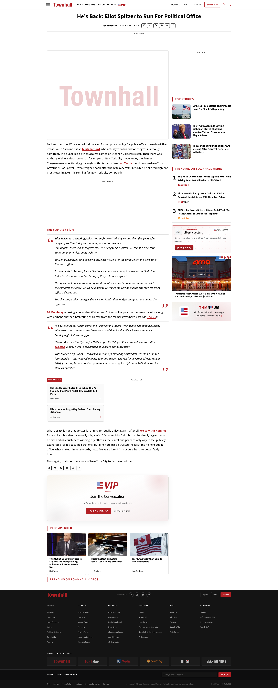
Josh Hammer (113, 637)
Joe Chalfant (95, 571)
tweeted (60, 347)
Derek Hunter (113, 617)
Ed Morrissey (55, 312)
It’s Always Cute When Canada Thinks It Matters (147, 560)
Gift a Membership (207, 617)
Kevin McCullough (115, 622)
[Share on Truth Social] (149, 25)
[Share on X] (143, 25)
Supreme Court (83, 642)
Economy (81, 627)
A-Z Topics (83, 606)
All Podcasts (143, 637)
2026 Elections (83, 612)
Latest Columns (53, 622)
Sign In (205, 594)
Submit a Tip (175, 627)
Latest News (51, 617)
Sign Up (225, 674)
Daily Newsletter (206, 622)
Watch (49, 627)
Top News (50, 612)
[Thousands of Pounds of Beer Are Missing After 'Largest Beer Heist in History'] (181, 151)
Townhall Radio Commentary (150, 632)
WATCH (101, 4)
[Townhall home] (57, 595)
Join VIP (226, 594)
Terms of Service (53, 684)
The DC (151, 317)
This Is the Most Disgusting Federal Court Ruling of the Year (106, 560)
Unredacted (143, 622)
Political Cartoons (54, 632)
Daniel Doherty (110, 25)
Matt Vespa (53, 571)
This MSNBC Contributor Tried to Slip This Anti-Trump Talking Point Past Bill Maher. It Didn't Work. (65, 563)
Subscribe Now (122, 511)
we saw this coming (153, 430)
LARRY (141, 612)
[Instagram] (137, 594)
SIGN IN (197, 4)
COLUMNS (90, 4)
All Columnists (113, 642)
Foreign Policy (83, 632)
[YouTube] (148, 594)
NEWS (80, 4)
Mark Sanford (91, 149)
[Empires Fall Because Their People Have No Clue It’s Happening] (181, 111)
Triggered (143, 617)
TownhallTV (51, 637)
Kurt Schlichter (138, 571)
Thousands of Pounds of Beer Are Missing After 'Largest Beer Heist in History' (211, 149)
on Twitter (127, 163)
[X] (131, 594)
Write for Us (174, 632)
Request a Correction (92, 684)
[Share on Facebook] (155, 25)
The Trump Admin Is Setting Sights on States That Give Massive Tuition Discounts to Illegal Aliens (209, 130)
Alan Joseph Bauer (115, 632)
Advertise (173, 617)
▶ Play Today (184, 247)
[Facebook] (143, 594)
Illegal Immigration (85, 637)
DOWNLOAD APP (179, 4)
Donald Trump (83, 622)
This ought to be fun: (60, 229)
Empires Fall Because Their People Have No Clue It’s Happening (212, 107)
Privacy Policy (67, 684)
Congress (81, 617)
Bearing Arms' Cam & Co (148, 627)
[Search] (224, 5)
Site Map (106, 684)
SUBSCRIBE (212, 4)
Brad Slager (113, 627)
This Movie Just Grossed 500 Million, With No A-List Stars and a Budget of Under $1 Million (199, 295)
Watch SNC (204, 627)
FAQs (215, 594)
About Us (173, 612)
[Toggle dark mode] (230, 5)
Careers (173, 622)
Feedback (78, 684)
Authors (50, 642)
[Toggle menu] (48, 5)
